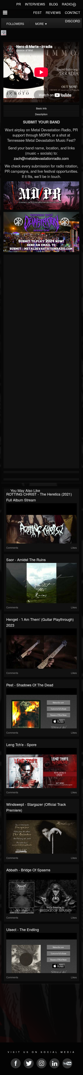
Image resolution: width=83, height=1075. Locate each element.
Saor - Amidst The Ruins (26, 559)
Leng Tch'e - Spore (21, 744)
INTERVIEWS (35, 4)
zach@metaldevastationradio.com (41, 158)
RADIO (67, 4)
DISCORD (72, 21)
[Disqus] (41, 309)
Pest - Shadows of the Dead (29, 684)
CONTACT (72, 12)
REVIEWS (53, 12)
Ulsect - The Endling (22, 929)
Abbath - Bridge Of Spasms (28, 869)
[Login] (74, 4)
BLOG (53, 4)
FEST (37, 12)
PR (18, 4)
